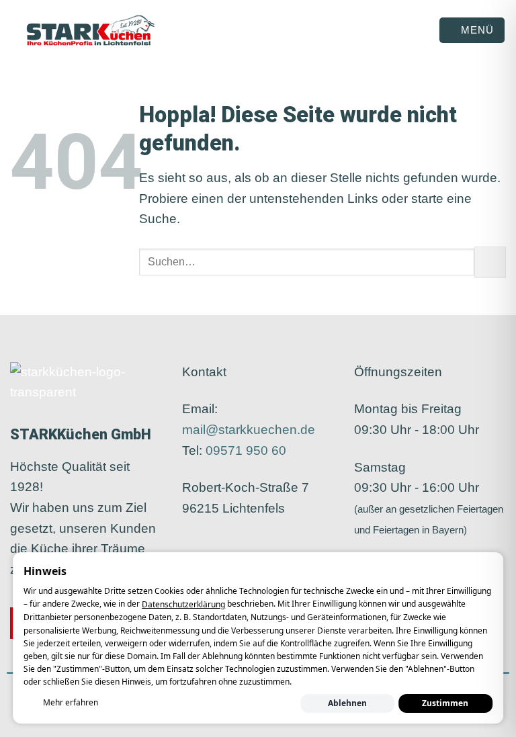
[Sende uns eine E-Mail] (232, 546)
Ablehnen (347, 703)
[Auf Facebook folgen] (192, 546)
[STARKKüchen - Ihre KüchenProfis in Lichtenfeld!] (90, 30)
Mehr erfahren (70, 702)
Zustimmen (445, 703)
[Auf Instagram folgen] (211, 546)
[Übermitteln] (490, 262)
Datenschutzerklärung (183, 604)
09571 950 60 (246, 450)
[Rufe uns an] (251, 546)
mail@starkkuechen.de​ (248, 430)
